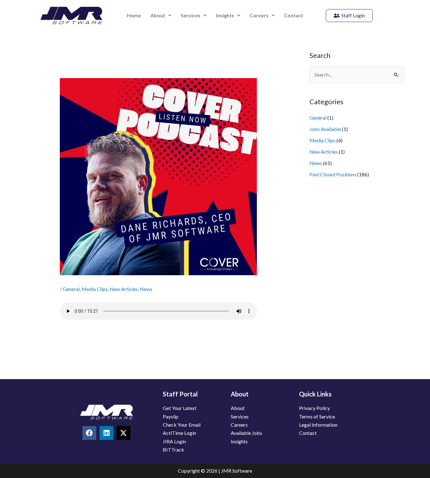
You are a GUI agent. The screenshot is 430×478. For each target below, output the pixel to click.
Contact (293, 15)
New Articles (124, 289)
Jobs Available (325, 129)
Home (134, 15)
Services (191, 15)
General (71, 289)
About (157, 15)
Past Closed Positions (332, 174)
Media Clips (95, 289)
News (146, 289)
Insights (225, 15)
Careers (259, 15)
